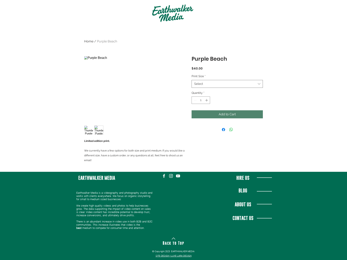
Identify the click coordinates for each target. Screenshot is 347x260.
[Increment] (206, 100)
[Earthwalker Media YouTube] (178, 175)
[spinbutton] (200, 100)
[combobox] (227, 84)
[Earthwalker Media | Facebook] (163, 175)
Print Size (199, 76)
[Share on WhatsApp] (231, 129)
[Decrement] (194, 100)
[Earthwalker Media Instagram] (171, 175)
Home (88, 41)
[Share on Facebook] (223, 129)
